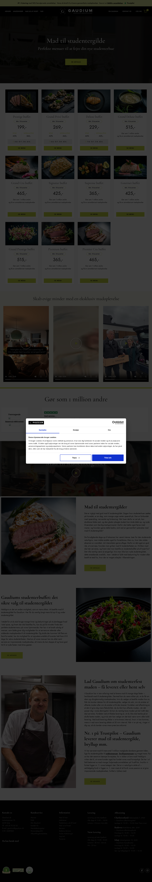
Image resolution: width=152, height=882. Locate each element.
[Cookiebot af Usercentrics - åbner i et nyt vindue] (114, 422)
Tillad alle (107, 458)
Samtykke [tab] (43, 430)
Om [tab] (109, 430)
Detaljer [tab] (76, 430)
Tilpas (74, 458)
